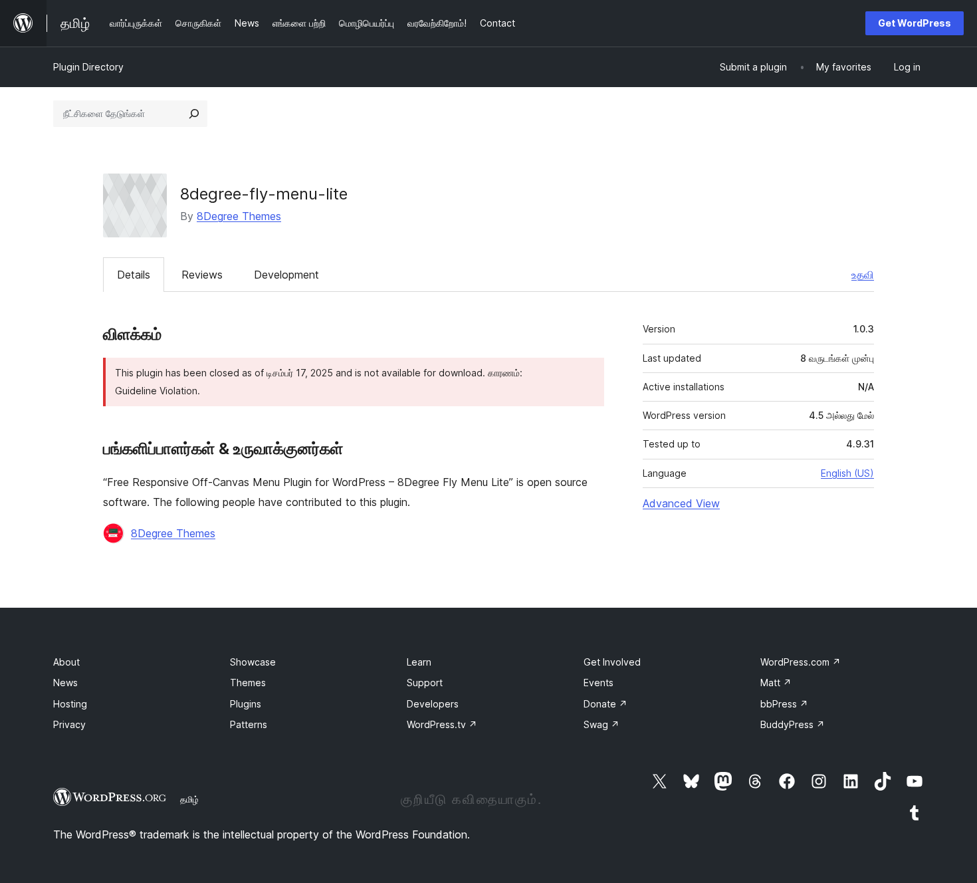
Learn (419, 662)
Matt (776, 682)
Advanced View (681, 503)
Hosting (70, 703)
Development (286, 274)
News (65, 682)
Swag (601, 724)
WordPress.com (800, 662)
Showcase (253, 662)
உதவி (862, 274)
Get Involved (612, 662)
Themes (248, 682)
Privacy (69, 724)
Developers (433, 703)
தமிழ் (189, 799)
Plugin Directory (88, 66)
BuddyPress (792, 724)
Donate (605, 703)
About (66, 662)
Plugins (245, 703)
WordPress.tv (442, 724)
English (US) (847, 473)
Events (598, 682)
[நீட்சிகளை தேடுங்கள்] (194, 113)
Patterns (248, 724)
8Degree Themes (239, 216)
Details (133, 274)
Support (425, 682)
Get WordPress (914, 23)
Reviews (202, 274)
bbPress (784, 703)
